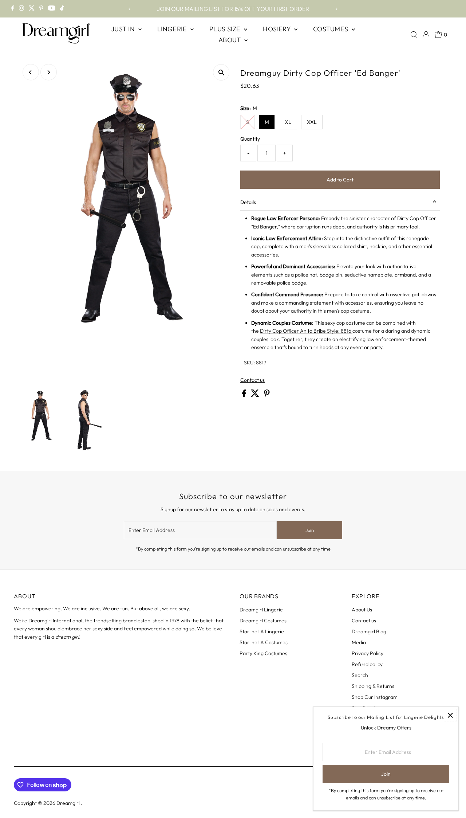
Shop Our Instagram (375, 697)
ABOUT (230, 40)
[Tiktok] (62, 8)
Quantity (250, 139)
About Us (362, 609)
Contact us (252, 380)
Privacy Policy (367, 653)
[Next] (336, 9)
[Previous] (129, 9)
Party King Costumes (263, 653)
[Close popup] (450, 715)
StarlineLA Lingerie (262, 631)
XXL (312, 122)
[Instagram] (21, 8)
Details (248, 202)
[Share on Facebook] (244, 395)
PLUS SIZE (225, 29)
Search (360, 675)
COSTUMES (331, 29)
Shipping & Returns (373, 686)
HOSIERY (277, 29)
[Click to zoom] (221, 72)
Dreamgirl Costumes (263, 620)
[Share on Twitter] (255, 395)
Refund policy (367, 664)
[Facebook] (12, 8)
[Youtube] (51, 8)
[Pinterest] (41, 8)
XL (288, 122)
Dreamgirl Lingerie (261, 609)
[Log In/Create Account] (426, 34)
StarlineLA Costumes (264, 642)
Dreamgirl (68, 803)
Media (359, 642)
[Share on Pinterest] (267, 395)
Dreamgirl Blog (369, 631)
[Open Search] (414, 34)
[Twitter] (31, 8)
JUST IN (124, 29)
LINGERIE (173, 29)
